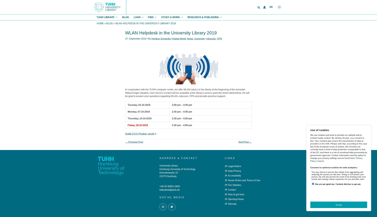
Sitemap (232, 204)
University (199, 38)
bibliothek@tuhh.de (169, 190)
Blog (109, 23)
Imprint (321, 161)
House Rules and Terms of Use (244, 180)
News (190, 38)
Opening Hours (236, 199)
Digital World (179, 38)
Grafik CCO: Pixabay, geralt (139, 134)
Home (100, 23)
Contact (232, 189)
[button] (259, 8)
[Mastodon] (171, 206)
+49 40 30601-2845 (169, 186)
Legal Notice (234, 166)
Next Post (245, 142)
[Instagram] (163, 206)
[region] (338, 168)
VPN (219, 38)
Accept (339, 205)
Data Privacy (234, 171)
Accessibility (234, 175)
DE (271, 7)
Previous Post (134, 142)
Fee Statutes (234, 185)
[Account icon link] (264, 7)
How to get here (236, 194)
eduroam (211, 38)
